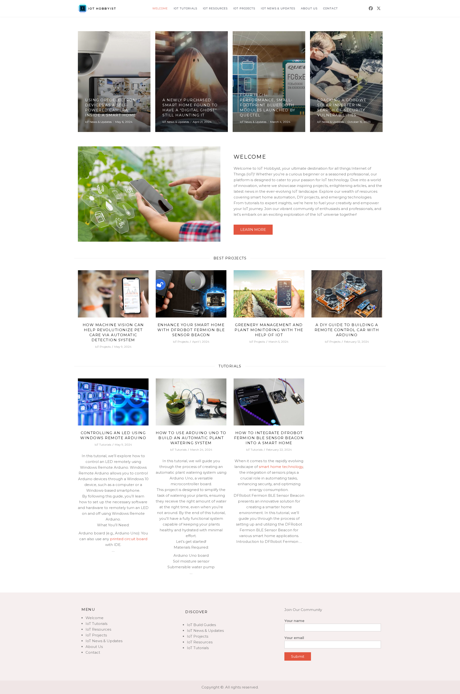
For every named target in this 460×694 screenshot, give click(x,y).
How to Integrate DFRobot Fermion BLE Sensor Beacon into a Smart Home (269, 438)
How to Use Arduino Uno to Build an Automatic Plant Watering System (191, 438)
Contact (330, 8)
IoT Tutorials (185, 8)
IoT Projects (244, 8)
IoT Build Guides (201, 624)
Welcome (160, 8)
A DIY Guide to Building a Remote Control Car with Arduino (347, 330)
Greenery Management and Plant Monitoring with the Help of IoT (269, 330)
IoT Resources (215, 8)
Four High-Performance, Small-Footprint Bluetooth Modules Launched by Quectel (267, 105)
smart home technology (281, 466)
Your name (294, 620)
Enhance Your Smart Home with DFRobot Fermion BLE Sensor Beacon (191, 330)
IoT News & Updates (278, 8)
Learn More (253, 229)
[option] (114, 81)
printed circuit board (128, 539)
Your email (294, 637)
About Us (309, 8)
